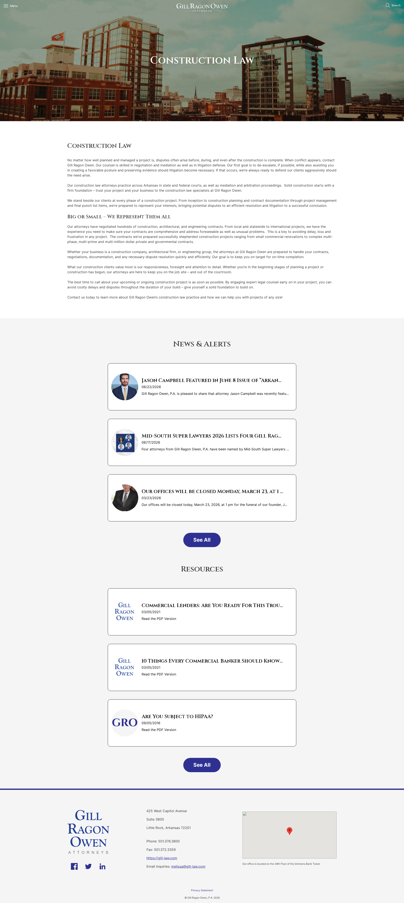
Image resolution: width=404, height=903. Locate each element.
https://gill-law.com (161, 858)
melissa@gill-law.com (188, 866)
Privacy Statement (202, 890)
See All (202, 540)
